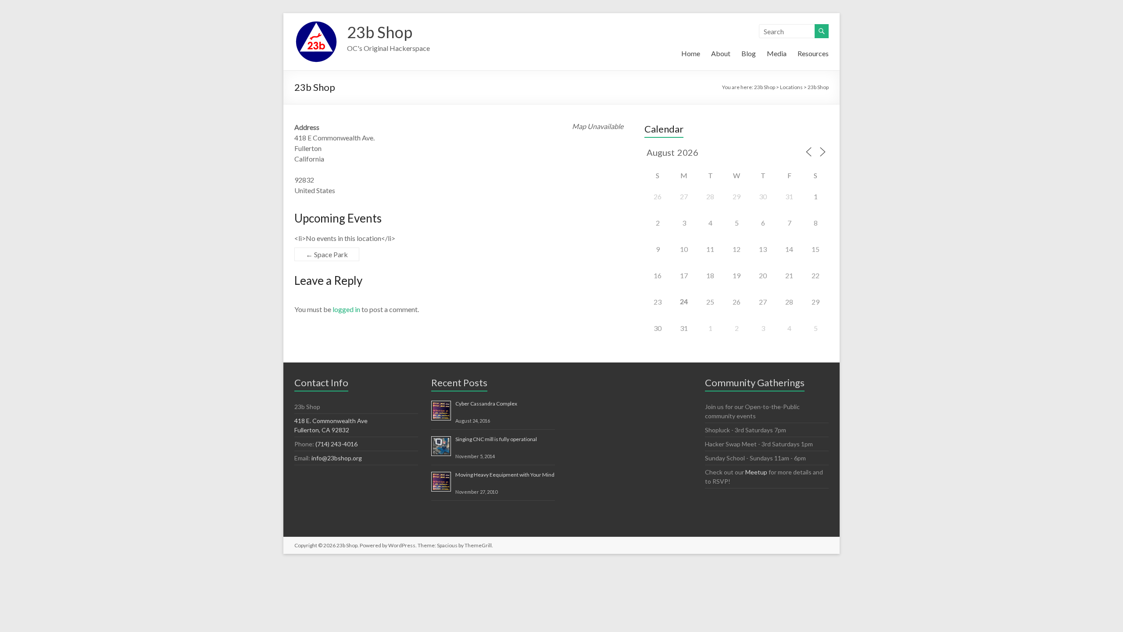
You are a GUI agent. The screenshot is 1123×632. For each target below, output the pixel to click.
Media (777, 53)
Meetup (756, 472)
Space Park (327, 254)
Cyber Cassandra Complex (486, 403)
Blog (748, 53)
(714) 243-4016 (336, 444)
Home (690, 53)
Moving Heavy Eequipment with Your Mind (504, 474)
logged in (346, 309)
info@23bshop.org (336, 458)
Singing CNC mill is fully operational (496, 439)
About (720, 53)
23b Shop (379, 32)
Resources (813, 53)
